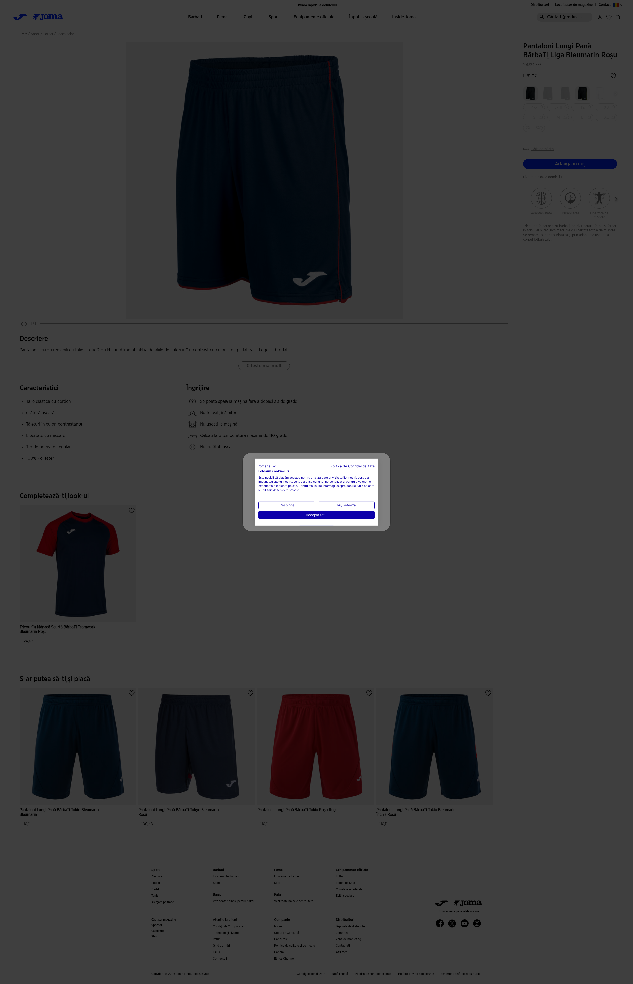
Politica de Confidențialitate (352, 466)
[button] (267, 466)
